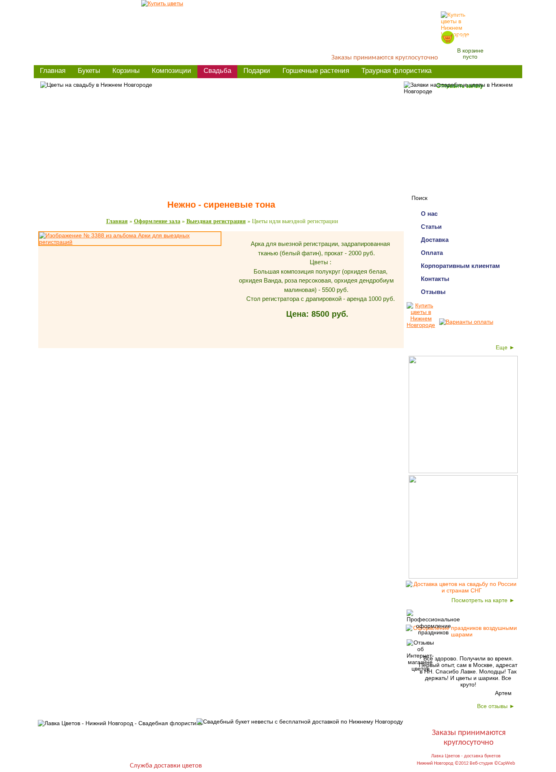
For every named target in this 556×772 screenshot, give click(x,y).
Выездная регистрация (216, 221)
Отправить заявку (459, 85)
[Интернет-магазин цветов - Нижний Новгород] (162, 3)
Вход (465, 18)
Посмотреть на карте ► (483, 600)
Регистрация (498, 18)
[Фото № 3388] (129, 242)
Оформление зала (157, 221)
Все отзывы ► (496, 706)
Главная (117, 221)
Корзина (471, 37)
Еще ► (505, 347)
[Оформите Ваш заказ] (448, 37)
